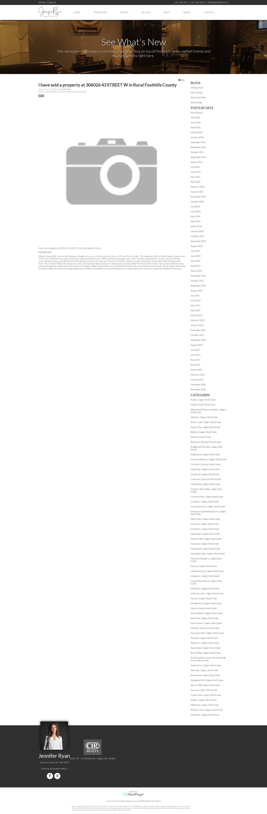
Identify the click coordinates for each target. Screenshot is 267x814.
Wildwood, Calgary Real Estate (205, 705)
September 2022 (198, 285)
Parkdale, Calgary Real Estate (204, 638)
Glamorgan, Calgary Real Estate (205, 533)
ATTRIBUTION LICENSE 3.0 (150, 801)
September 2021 (198, 340)
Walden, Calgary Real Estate (204, 700)
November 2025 (198, 147)
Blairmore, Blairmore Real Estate (206, 442)
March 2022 (196, 315)
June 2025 (196, 172)
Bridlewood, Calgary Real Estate (205, 454)
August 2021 (197, 345)
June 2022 (196, 300)
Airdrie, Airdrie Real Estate (203, 404)
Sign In (41, 2)
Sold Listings (196, 102)
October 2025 (197, 152)
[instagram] (58, 776)
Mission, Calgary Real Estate (204, 598)
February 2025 (198, 186)
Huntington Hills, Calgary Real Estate (208, 553)
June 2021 (196, 355)
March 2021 (196, 369)
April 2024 (195, 221)
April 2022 (195, 310)
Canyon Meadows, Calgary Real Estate (209, 459)
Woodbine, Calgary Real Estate (205, 714)
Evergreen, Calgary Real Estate (205, 529)
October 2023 (197, 236)
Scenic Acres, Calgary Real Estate (206, 665)
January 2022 (197, 325)
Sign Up (52, 2)
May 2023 (195, 261)
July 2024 (195, 206)
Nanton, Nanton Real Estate (204, 608)
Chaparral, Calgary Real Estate (205, 474)
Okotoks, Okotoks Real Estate (205, 628)
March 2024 (196, 226)
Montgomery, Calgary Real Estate (206, 603)
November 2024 (198, 196)
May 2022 (195, 305)
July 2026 (195, 117)
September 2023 (198, 241)
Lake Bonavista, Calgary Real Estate (207, 571)
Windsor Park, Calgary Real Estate (207, 709)
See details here (45, 252)
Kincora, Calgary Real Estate (204, 566)
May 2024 (195, 216)
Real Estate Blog (198, 97)
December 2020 (198, 384)
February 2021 (198, 374)
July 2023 (195, 251)
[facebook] (50, 776)
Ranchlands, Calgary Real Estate (205, 648)
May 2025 (195, 177)
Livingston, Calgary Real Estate (205, 576)
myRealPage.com (133, 795)
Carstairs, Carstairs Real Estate (205, 464)
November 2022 (198, 275)
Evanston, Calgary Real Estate (205, 524)
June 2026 (196, 122)
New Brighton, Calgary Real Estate (206, 613)
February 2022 (198, 320)
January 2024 (197, 231)
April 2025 (195, 181)
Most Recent (197, 112)
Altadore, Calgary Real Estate (204, 417)
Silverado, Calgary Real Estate (204, 670)
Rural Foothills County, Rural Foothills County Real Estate (65, 92)
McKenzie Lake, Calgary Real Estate (207, 593)
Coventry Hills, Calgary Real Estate (207, 496)
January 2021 (197, 379)
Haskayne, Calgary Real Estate (205, 543)
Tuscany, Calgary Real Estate (204, 690)
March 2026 (196, 132)
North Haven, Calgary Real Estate (206, 623)
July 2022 (195, 295)
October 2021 (197, 335)
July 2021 (195, 350)
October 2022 (197, 280)
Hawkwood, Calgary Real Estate (205, 548)
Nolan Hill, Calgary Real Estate (205, 618)
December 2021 (198, 330)
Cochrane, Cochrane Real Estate (206, 479)
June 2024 (196, 211)
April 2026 (195, 127)
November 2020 (198, 389)
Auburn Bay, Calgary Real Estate (206, 427)
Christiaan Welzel (124, 801)
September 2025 (198, 157)
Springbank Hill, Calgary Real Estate (207, 680)
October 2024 (197, 201)
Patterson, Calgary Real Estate (205, 643)
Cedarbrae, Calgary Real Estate (205, 469)
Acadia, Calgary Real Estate (203, 399)
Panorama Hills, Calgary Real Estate (207, 633)
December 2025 (198, 142)
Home (77, 12)
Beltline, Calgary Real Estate (204, 432)
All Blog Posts (197, 87)
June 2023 (196, 256)
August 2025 (197, 162)
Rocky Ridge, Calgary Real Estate (206, 652)
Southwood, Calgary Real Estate (205, 675)
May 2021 (195, 359)
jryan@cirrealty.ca (59, 768)
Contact (209, 12)
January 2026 (197, 137)
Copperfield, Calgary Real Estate (205, 484)
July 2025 (195, 167)
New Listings (196, 92)
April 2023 (195, 266)
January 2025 (197, 191)
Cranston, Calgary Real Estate (205, 501)
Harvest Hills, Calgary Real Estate (206, 538)
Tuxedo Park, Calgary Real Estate (206, 695)
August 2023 (197, 246)
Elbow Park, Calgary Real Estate (205, 519)
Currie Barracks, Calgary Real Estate (208, 506)
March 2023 (196, 270)
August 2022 (197, 290)
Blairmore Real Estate (201, 437)
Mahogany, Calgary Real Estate (205, 588)
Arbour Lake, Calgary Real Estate (206, 422)
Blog (167, 12)
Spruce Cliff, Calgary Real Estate (205, 685)
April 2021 (195, 364)
